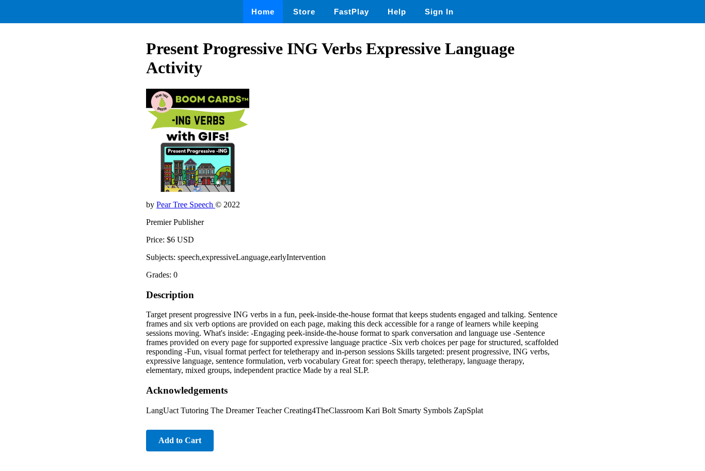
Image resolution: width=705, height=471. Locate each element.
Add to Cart (179, 440)
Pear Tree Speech (185, 204)
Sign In (439, 11)
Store (304, 11)
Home (263, 11)
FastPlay (351, 11)
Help (397, 11)
